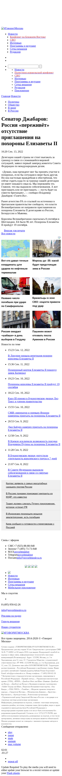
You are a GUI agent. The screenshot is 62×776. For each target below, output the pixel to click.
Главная (5, 96)
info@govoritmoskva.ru (29, 557)
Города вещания (10, 621)
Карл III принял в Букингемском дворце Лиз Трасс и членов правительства (33, 400)
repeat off (13, 761)
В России (13, 110)
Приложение (22, 90)
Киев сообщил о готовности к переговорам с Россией (30, 525)
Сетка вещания (18, 48)
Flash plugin (13, 773)
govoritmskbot (21, 551)
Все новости (8, 233)
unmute (12, 741)
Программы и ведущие (23, 45)
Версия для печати (14, 230)
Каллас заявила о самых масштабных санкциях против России (26, 485)
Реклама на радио (11, 615)
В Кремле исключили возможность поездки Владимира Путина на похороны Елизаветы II (34, 443)
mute (10, 738)
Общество (13, 104)
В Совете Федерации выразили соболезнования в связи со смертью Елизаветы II (28, 472)
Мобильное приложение (22, 587)
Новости (13, 34)
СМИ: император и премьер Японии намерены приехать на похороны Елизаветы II (34, 414)
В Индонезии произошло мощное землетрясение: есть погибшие (24, 515)
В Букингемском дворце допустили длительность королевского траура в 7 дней (32, 457)
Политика (13, 101)
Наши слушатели (11, 627)
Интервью (15, 42)
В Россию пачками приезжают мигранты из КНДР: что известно (29, 495)
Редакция (15, 51)
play (10, 732)
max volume (14, 744)
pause (11, 735)
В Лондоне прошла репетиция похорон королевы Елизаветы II (30, 357)
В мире (12, 107)
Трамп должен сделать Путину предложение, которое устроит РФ (30, 505)
